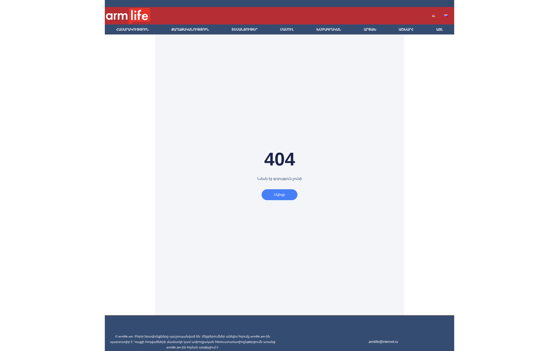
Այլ (439, 29)
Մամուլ (287, 29)
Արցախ (370, 29)
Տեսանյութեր (244, 29)
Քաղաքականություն (190, 29)
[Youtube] (415, 3)
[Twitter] (408, 3)
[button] (451, 3)
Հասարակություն (132, 29)
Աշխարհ (406, 29)
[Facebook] (401, 3)
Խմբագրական (328, 29)
